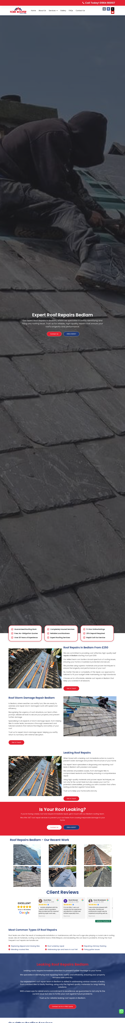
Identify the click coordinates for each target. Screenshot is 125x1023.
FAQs (71, 10)
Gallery (63, 10)
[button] (112, 908)
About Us (42, 10)
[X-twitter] (112, 9)
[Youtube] (112, 12)
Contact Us (80, 10)
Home (33, 10)
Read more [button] (44, 916)
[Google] (104, 9)
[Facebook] (108, 9)
